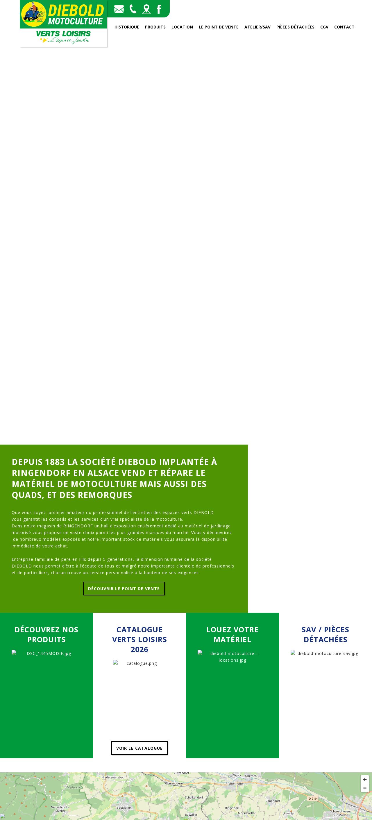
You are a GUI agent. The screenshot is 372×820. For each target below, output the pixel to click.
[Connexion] (2, 816)
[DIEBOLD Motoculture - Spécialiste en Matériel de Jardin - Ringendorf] (63, 45)
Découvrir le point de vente (124, 588)
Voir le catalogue (139, 748)
